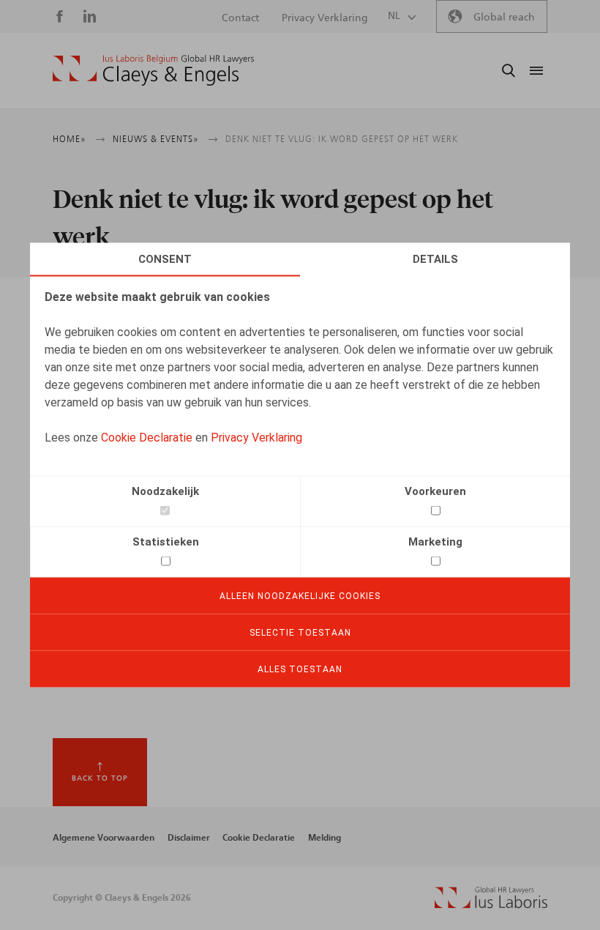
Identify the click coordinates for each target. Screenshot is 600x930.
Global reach (504, 17)
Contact (240, 18)
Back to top (100, 778)
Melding (324, 837)
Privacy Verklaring (256, 437)
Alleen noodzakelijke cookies (300, 596)
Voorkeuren (435, 491)
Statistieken (165, 541)
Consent (165, 259)
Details (435, 259)
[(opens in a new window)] (491, 905)
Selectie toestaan (300, 633)
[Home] (153, 70)
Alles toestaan (300, 669)
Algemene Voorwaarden (103, 837)
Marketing (435, 541)
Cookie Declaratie (146, 437)
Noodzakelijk (165, 491)
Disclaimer (189, 837)
